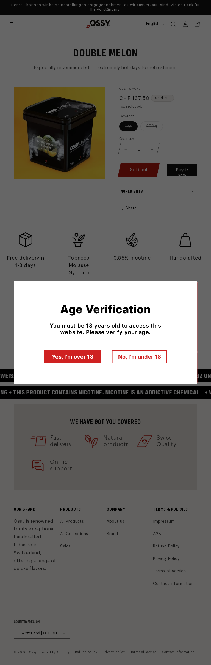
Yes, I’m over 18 (72, 356)
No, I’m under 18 (139, 356)
